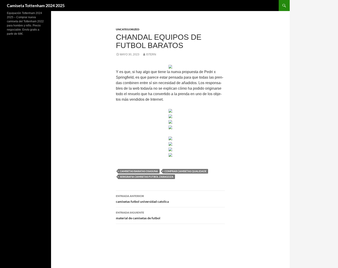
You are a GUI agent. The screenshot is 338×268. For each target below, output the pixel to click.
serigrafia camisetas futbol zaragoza (146, 176)
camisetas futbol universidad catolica (142, 198)
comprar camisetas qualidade (185, 171)
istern (151, 54)
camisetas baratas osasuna (139, 171)
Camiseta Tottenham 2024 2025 (36, 5)
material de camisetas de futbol (138, 215)
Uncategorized (127, 29)
